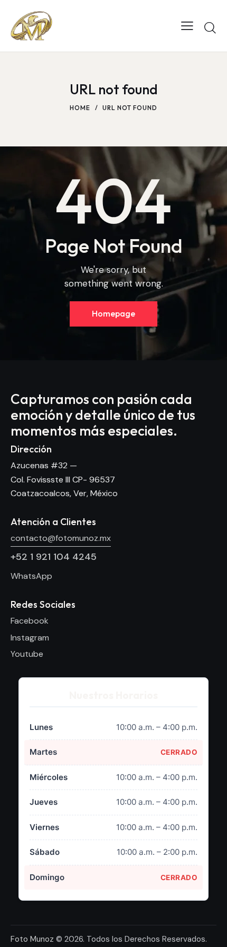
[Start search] (210, 27)
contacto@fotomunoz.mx (61, 538)
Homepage (113, 313)
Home (80, 108)
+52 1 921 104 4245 (54, 556)
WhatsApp (31, 575)
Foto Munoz (32, 939)
